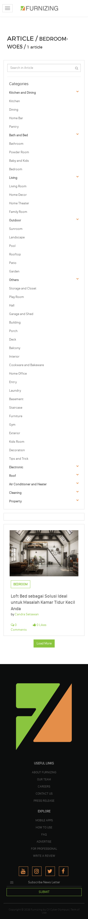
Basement (16, 399)
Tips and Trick (18, 459)
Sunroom (16, 229)
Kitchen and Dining (22, 93)
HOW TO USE (44, 827)
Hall (11, 305)
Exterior (14, 433)
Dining (13, 110)
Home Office (18, 374)
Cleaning (15, 493)
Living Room (18, 186)
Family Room (18, 212)
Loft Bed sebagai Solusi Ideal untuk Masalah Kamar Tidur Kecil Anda (43, 602)
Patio (12, 263)
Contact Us (44, 793)
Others (14, 280)
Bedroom (15, 169)
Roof (12, 476)
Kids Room (16, 442)
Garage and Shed (21, 314)
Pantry (14, 127)
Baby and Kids (19, 161)
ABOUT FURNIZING (44, 772)
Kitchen (14, 101)
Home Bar (16, 118)
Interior (14, 356)
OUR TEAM (44, 779)
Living (13, 178)
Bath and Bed (18, 135)
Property (15, 501)
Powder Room (19, 152)
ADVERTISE (44, 841)
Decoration (17, 450)
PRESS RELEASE (44, 800)
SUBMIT (44, 892)
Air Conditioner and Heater (28, 484)
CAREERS (44, 786)
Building (15, 322)
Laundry (15, 391)
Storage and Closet (22, 288)
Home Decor (18, 195)
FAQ (44, 834)
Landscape (17, 237)
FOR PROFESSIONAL (44, 848)
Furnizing (36, 909)
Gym (12, 425)
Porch (13, 331)
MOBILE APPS (44, 820)
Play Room (16, 297)
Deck (12, 339)
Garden (14, 271)
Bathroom (16, 144)
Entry (13, 382)
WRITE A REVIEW (44, 856)
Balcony (14, 348)
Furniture (15, 416)
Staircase (15, 408)
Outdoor (15, 220)
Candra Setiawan (27, 614)
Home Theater (19, 203)
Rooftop (15, 254)
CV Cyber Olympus (57, 909)
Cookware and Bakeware (26, 365)
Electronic (16, 467)
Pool (12, 246)
